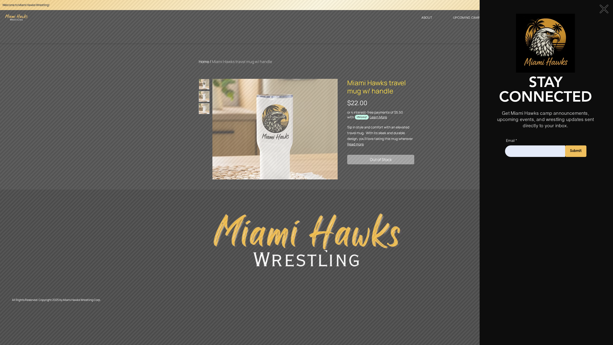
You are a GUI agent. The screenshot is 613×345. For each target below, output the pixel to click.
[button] (604, 9)
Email (510, 140)
